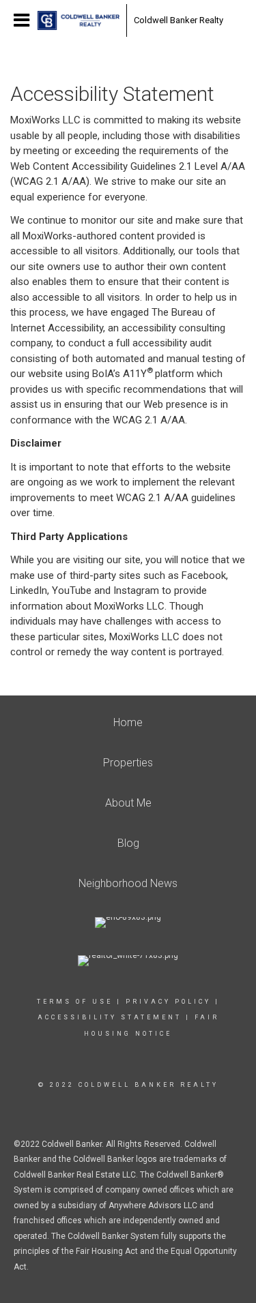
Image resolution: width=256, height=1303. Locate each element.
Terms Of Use (75, 1001)
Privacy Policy (168, 1001)
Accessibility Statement (110, 1017)
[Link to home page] (78, 20)
